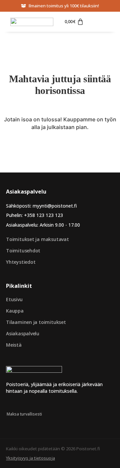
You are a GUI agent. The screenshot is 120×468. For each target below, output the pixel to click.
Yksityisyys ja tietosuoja (30, 458)
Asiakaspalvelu (22, 333)
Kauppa (15, 311)
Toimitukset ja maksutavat (37, 239)
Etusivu (14, 299)
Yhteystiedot (20, 262)
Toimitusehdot (23, 250)
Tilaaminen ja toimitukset (36, 322)
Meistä (14, 345)
